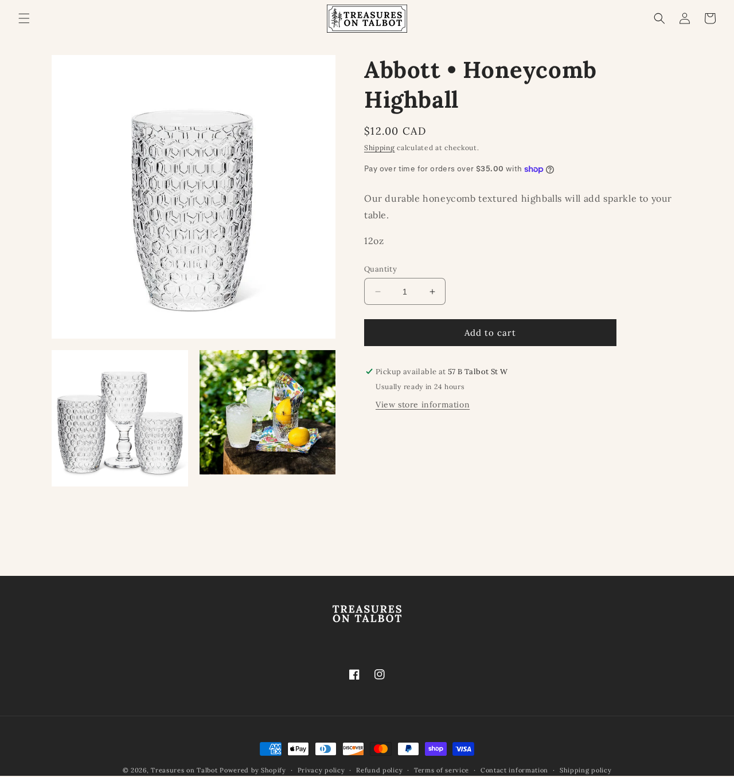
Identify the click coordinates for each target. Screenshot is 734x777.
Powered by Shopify (253, 770)
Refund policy (379, 770)
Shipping (379, 147)
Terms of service (441, 770)
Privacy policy (321, 770)
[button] (24, 18)
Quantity (380, 269)
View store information (423, 404)
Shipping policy (586, 770)
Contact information (514, 770)
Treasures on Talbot (184, 770)
